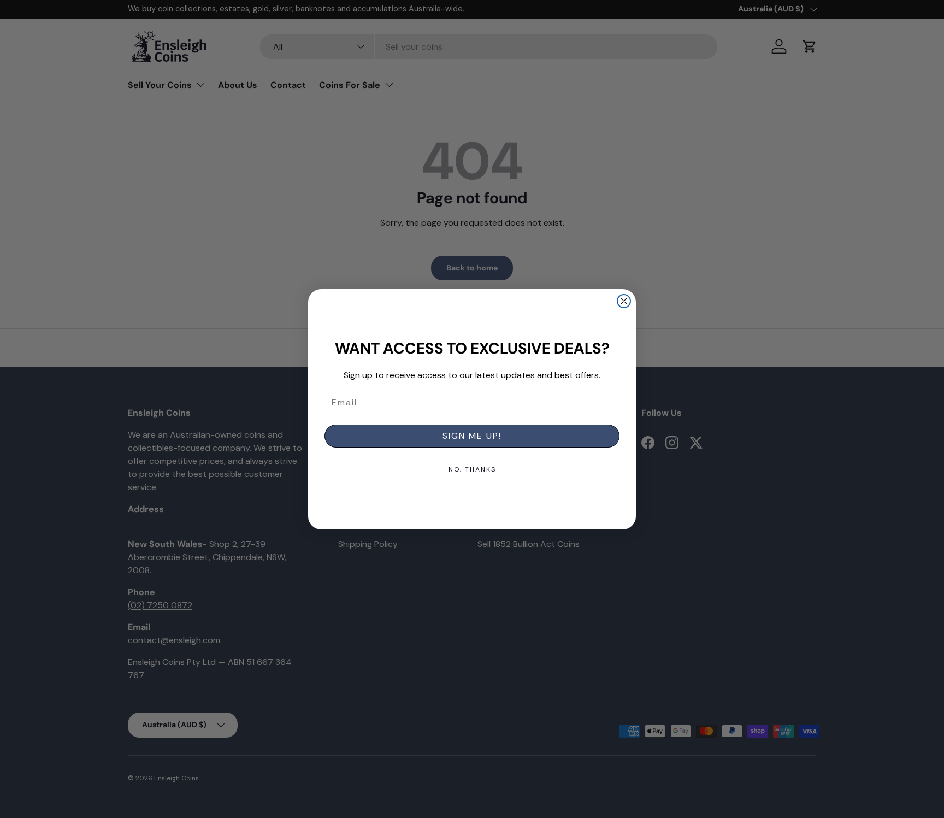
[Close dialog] (623, 301)
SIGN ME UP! (472, 436)
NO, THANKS (472, 469)
